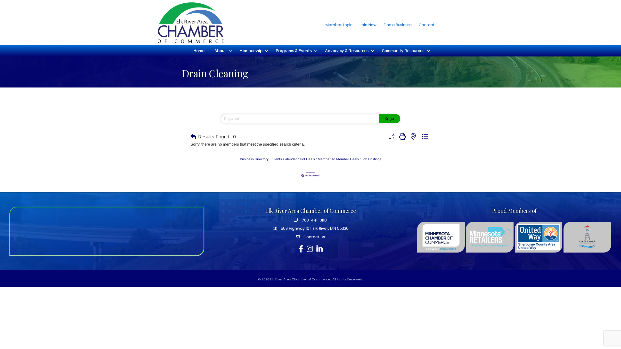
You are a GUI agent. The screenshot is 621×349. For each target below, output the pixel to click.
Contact (427, 25)
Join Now (368, 25)
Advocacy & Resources (346, 50)
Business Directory (254, 159)
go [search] (392, 119)
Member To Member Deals (338, 159)
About (220, 50)
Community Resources (403, 50)
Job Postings (371, 159)
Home (199, 50)
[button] (193, 136)
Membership (250, 50)
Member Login (338, 25)
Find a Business (398, 25)
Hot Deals (307, 159)
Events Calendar (284, 159)
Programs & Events (294, 50)
